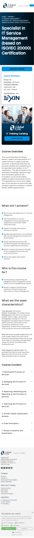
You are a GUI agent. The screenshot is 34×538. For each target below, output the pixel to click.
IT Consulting (5, 503)
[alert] (17, 524)
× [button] (32, 512)
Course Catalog (5, 502)
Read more (16, 520)
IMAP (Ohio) (4, 490)
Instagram (6, 468)
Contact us (4, 478)
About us (3, 476)
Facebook (4, 468)
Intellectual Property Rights (9, 480)
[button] (8, 523)
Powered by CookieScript (17, 534)
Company (4, 473)
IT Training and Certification (9, 500)
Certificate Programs (7, 493)
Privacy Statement (6, 481)
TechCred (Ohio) (6, 488)
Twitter (9, 468)
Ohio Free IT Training (8, 485)
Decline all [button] (25, 528)
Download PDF (17, 138)
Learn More (5, 497)
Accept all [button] (9, 528)
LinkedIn (2, 468)
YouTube (11, 468)
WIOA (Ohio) (4, 492)
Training (10, 17)
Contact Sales (17, 69)
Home (4, 17)
